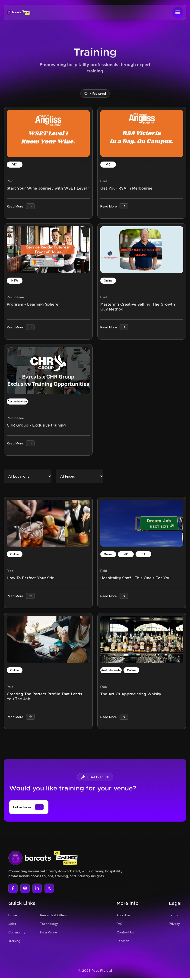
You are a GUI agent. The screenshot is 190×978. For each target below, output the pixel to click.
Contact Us (125, 932)
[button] (177, 12)
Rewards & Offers (53, 915)
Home (12, 915)
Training (14, 941)
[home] (18, 12)
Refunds (123, 941)
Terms (173, 915)
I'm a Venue (48, 932)
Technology (49, 924)
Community (16, 932)
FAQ (120, 924)
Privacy (174, 924)
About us (123, 915)
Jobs (12, 924)
